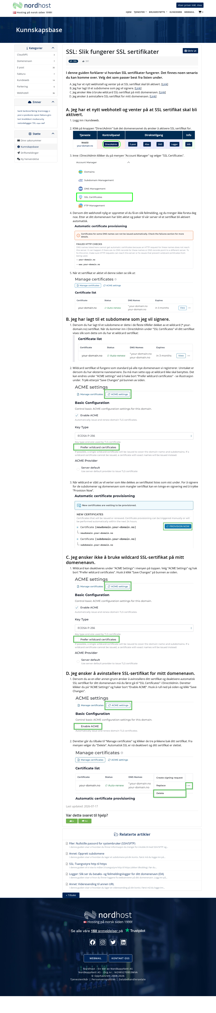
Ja (73, 820)
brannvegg (43, 110)
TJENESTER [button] (139, 11)
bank (20, 110)
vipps (38, 123)
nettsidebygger (25, 123)
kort (19, 119)
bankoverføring (30, 110)
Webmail (96, 958)
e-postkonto (27, 115)
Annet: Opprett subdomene (117, 855)
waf (43, 123)
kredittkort (27, 119)
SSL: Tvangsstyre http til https (113, 865)
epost (36, 115)
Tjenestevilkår (79, 979)
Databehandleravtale (132, 979)
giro (49, 115)
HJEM (129, 11)
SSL (34, 123)
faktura (43, 115)
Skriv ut (191, 50)
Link (164, 84)
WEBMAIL (189, 11)
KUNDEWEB (176, 11)
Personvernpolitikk (104, 979)
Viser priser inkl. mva (190, 5)
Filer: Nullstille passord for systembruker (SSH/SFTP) (118, 845)
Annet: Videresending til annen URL (117, 885)
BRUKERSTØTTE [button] (157, 11)
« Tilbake (71, 895)
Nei (86, 820)
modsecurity (38, 119)
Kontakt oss (121, 958)
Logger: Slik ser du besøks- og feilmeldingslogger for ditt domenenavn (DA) (118, 875)
